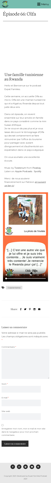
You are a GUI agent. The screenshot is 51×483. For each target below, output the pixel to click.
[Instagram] (19, 466)
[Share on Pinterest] (30, 309)
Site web (6, 411)
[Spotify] (25, 466)
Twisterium (20, 168)
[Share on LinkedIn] (34, 309)
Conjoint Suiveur (14, 287)
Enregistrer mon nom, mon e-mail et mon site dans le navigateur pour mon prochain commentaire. (23, 431)
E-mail (5, 398)
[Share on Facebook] (20, 309)
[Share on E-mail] (39, 309)
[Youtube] (32, 466)
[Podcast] (38, 466)
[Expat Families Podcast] (5, 4)
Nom (5, 384)
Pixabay (36, 168)
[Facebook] (12, 466)
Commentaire (9, 347)
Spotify (37, 171)
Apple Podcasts (23, 171)
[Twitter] (25, 309)
